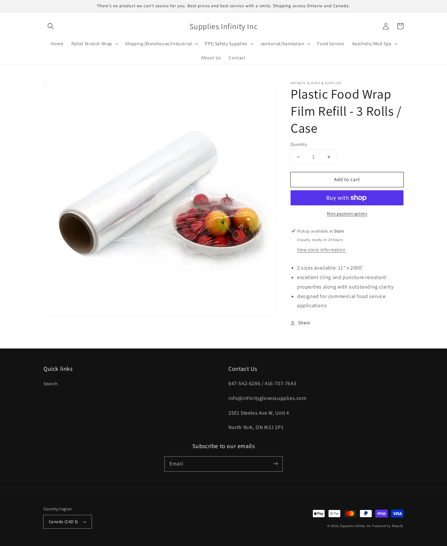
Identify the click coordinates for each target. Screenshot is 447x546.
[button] (51, 26)
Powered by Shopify (387, 526)
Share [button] (304, 323)
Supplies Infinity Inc (355, 526)
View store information (321, 250)
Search (51, 383)
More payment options (347, 213)
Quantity (299, 144)
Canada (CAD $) (63, 521)
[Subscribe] (275, 464)
